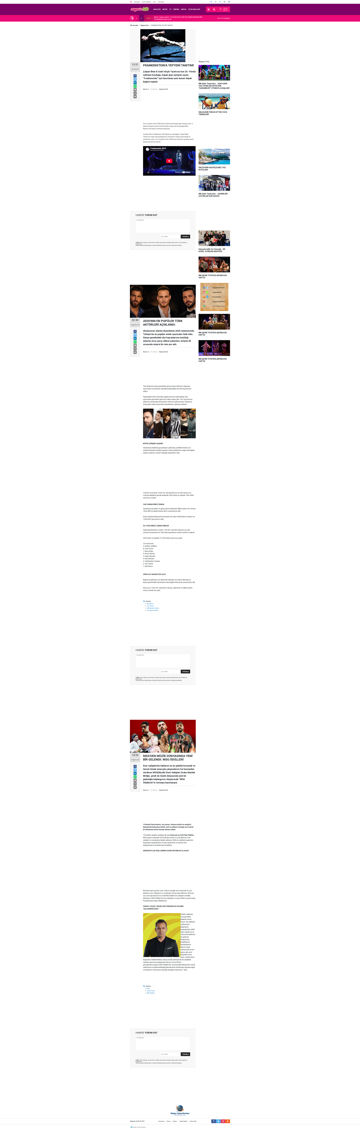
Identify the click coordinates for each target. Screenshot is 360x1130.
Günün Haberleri (146, 2)
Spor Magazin (194, 9)
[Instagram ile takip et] (223, 1121)
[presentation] (136, 18)
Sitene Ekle (161, 2)
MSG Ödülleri (151, 993)
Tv (170, 9)
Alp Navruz (150, 603)
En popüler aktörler (152, 610)
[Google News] (154, 89)
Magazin (157, 9)
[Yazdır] (135, 93)
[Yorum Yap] (135, 96)
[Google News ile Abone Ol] (211, 2)
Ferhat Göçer (151, 991)
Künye (168, 1121)
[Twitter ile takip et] (218, 1121)
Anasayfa (161, 1121)
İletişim (175, 1121)
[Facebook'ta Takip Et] (216, 2)
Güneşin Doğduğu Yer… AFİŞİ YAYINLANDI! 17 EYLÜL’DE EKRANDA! (176, 18)
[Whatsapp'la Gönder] (135, 86)
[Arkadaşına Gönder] (135, 89)
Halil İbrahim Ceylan (153, 608)
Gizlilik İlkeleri (183, 1121)
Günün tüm (223, 18)
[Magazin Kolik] (140, 9)
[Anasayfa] (131, 2)
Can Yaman (150, 606)
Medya (183, 9)
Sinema (176, 9)
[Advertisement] (169, 106)
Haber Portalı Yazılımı (139, 1127)
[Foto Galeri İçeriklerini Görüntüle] (229, 2)
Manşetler (137, 2)
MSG (148, 988)
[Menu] (208, 9)
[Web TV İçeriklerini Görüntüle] (225, 2)
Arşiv (154, 2)
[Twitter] (135, 79)
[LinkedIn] (135, 82)
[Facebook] (135, 75)
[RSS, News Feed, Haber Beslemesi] (227, 1121)
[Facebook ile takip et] (213, 1121)
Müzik (164, 9)
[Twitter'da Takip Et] (220, 2)
